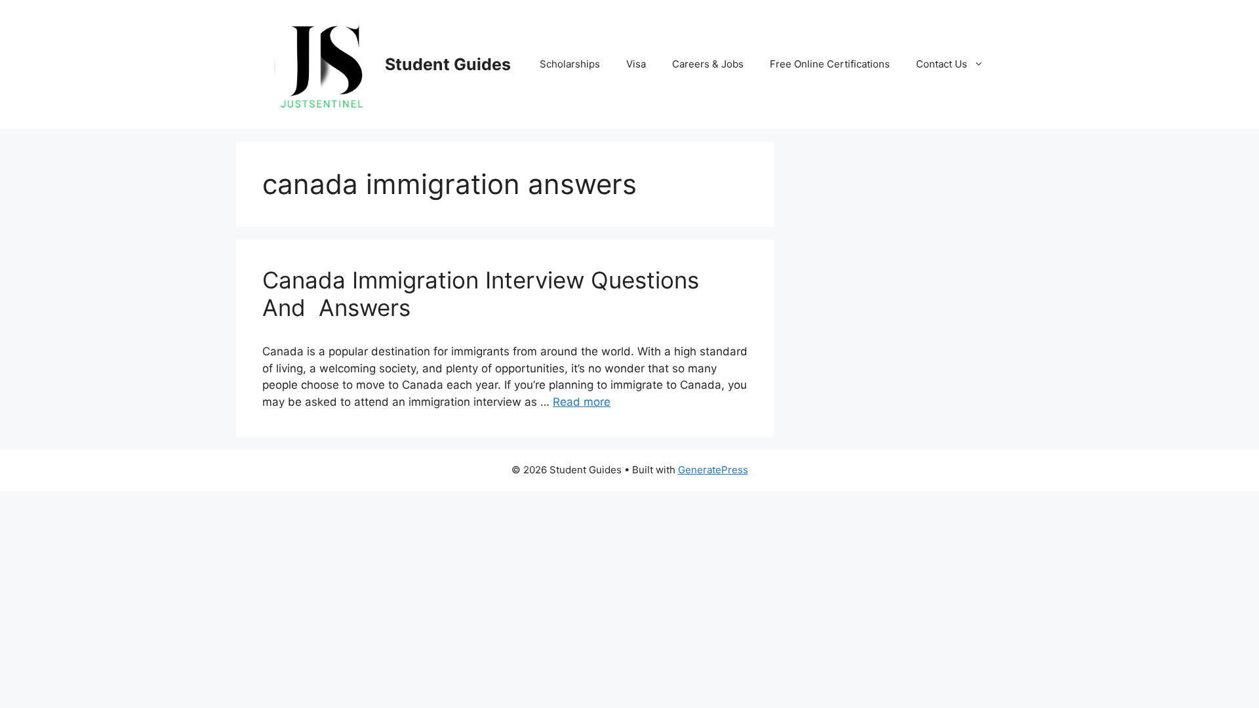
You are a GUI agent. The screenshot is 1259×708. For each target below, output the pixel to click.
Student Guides (448, 64)
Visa (636, 64)
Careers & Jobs (708, 64)
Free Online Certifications (830, 64)
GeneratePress (713, 469)
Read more (581, 401)
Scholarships (570, 64)
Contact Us (941, 64)
